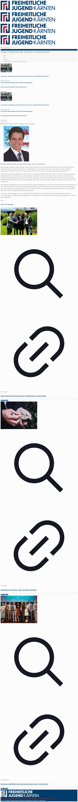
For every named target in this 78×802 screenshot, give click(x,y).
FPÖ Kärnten (4, 798)
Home (5, 55)
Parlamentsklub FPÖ (49, 798)
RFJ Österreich (21, 798)
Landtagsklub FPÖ (38, 798)
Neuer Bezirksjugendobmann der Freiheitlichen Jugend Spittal (23, 396)
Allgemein (6, 59)
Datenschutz (42, 800)
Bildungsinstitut (29, 798)
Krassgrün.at (28, 800)
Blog (5, 57)
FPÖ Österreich (12, 798)
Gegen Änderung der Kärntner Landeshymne (15, 61)
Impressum (35, 800)
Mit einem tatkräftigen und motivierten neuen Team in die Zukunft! (24, 784)
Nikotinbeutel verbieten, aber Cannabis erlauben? (19, 590)
